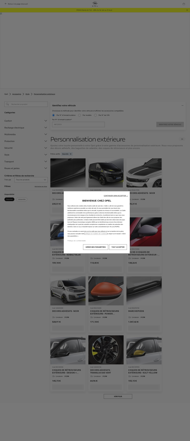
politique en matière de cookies (96, 234)
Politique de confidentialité (77, 241)
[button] (116, 196)
